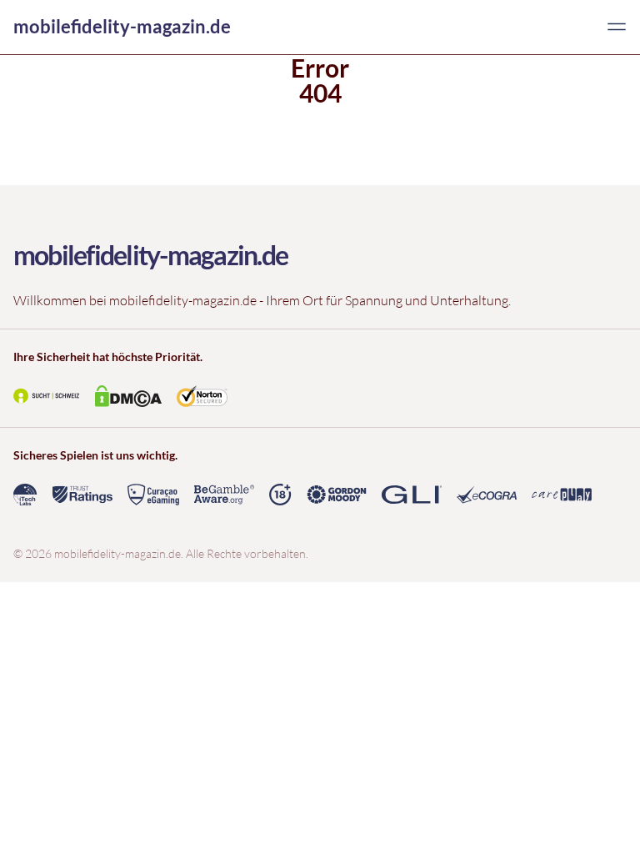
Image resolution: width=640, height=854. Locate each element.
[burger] (617, 26)
